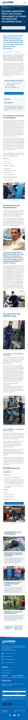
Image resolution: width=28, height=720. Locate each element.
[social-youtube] (14, 715)
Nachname (16, 693)
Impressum (24, 711)
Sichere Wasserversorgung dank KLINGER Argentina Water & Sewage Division (13, 554)
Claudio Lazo (9, 83)
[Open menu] (24, 2)
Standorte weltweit (6, 672)
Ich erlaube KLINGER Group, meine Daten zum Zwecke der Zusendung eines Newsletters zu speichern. (14, 699)
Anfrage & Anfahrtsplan (7, 670)
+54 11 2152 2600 (11, 86)
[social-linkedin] (10, 715)
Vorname (4, 693)
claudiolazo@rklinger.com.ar (13, 87)
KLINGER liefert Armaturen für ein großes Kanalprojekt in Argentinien (13, 584)
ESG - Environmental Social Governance (13, 28)
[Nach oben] (23, 716)
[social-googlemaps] (19, 715)
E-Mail (4, 690)
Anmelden (7, 704)
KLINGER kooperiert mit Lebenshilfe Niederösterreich (13, 612)
